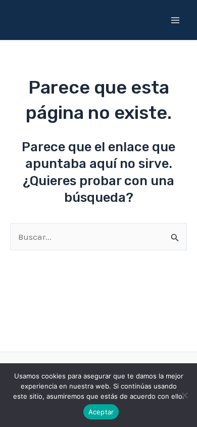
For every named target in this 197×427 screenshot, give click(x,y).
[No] (184, 395)
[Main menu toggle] (175, 20)
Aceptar (101, 412)
